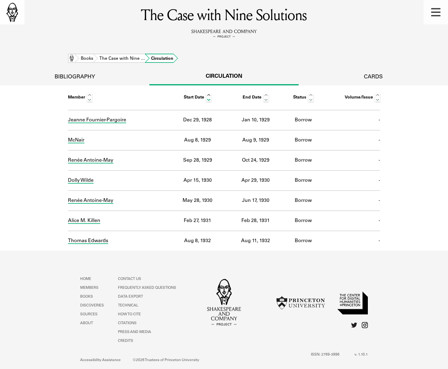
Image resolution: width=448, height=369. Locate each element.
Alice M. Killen (84, 220)
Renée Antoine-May (90, 160)
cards (373, 77)
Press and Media (134, 332)
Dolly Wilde (81, 180)
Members (89, 288)
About (86, 323)
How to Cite (129, 314)
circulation (224, 76)
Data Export (130, 297)
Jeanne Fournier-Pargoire (97, 120)
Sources (89, 314)
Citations (127, 323)
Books (87, 59)
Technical (128, 305)
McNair (76, 140)
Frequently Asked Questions (147, 288)
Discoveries (92, 305)
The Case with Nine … (122, 59)
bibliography (75, 77)
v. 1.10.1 (361, 354)
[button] (436, 12)
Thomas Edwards (88, 240)
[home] (12, 12)
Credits (125, 341)
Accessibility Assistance (100, 360)
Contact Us (129, 279)
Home (72, 59)
